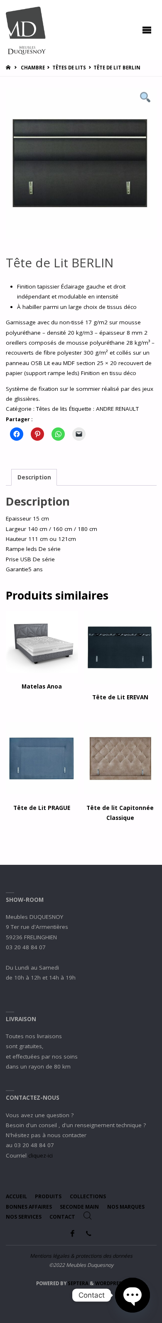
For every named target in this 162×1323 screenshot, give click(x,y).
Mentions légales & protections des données (81, 1255)
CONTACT (62, 1216)
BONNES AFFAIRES (29, 1206)
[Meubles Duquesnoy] (26, 30)
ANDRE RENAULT (117, 408)
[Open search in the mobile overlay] (87, 1216)
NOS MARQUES (126, 1206)
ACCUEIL (16, 1196)
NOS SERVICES (24, 1216)
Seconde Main (79, 1206)
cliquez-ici (40, 1155)
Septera (77, 1283)
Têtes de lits (69, 67)
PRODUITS (48, 1196)
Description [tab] (34, 477)
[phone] (88, 1233)
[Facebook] (72, 1233)
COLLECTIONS (88, 1196)
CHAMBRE (33, 67)
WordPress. (110, 1283)
